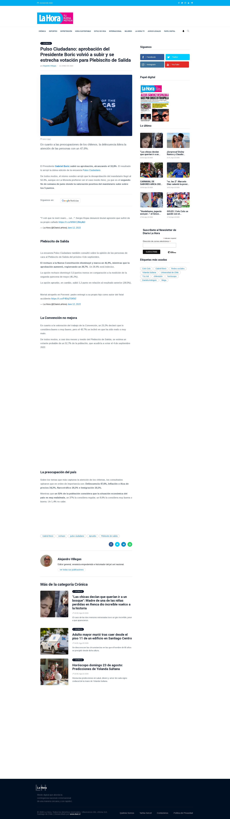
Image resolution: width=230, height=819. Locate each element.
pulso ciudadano (77, 536)
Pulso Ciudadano (91, 170)
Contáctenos (162, 813)
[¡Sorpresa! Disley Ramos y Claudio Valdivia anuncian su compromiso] (178, 140)
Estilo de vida (100, 31)
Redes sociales (177, 269)
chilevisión (158, 276)
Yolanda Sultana (149, 272)
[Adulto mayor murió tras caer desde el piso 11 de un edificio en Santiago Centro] (54, 641)
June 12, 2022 (74, 228)
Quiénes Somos (127, 813)
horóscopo (171, 276)
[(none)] (46, 560)
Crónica (42, 31)
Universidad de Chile (169, 272)
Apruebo (92, 536)
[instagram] (185, 3)
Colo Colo (146, 269)
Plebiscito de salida (109, 536)
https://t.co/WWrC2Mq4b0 (72, 222)
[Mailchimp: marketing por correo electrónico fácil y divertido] (172, 254)
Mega (164, 280)
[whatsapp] (130, 544)
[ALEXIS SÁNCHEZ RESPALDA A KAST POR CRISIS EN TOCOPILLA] (154, 102)
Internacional (115, 31)
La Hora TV (140, 31)
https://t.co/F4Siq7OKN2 (63, 298)
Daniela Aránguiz (149, 280)
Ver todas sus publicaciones (72, 570)
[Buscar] (188, 31)
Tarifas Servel (145, 813)
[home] (55, 18)
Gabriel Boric (47, 536)
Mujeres (128, 31)
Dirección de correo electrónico (157, 241)
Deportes (53, 31)
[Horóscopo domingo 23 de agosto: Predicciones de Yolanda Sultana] (54, 672)
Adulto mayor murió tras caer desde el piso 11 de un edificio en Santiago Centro (102, 636)
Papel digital (169, 31)
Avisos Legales (154, 31)
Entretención (66, 31)
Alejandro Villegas (49, 66)
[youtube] (188, 3)
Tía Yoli (145, 276)
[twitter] (182, 3)
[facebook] (179, 3)
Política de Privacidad (183, 813)
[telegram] (192, 3)
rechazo (61, 536)
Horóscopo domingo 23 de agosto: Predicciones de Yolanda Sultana (97, 667)
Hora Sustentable (83, 31)
